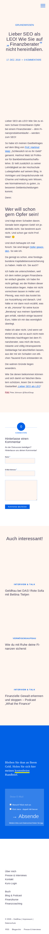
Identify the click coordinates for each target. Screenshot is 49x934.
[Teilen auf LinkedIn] (25, 402)
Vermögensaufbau (24, 638)
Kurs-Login (11, 883)
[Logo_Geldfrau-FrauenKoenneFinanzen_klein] (20, 5)
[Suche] (35, 5)
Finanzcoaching (13, 903)
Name (7, 457)
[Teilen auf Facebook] (10, 402)
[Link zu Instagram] (34, 927)
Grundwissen (24, 25)
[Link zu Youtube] (42, 927)
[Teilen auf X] (18, 402)
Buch (8, 891)
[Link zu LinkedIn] (38, 927)
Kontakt (9, 879)
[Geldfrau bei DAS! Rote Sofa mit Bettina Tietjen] (24, 562)
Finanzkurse (11, 899)
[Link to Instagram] (40, 402)
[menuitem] (35, 5)
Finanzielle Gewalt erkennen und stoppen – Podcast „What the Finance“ (24, 699)
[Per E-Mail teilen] (32, 402)
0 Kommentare (32, 60)
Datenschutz (10, 923)
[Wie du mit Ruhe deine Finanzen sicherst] (24, 616)
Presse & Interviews (16, 875)
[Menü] (41, 5)
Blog (7, 895)
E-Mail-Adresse (11, 470)
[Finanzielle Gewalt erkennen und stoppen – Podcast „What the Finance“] (24, 667)
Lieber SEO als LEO (29, 386)
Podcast (17, 895)
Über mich (10, 871)
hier (41, 823)
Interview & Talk (24, 584)
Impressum (27, 919)
